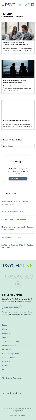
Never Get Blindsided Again (12, 212)
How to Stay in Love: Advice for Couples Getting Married (17, 228)
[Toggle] (4, 393)
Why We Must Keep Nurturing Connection (16, 120)
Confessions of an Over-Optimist (14, 219)
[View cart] (32, 5)
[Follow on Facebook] (6, 276)
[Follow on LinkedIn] (30, 276)
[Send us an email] (24, 276)
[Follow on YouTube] (18, 284)
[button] (2, 4)
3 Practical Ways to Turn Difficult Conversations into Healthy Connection (15, 43)
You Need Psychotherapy (11, 237)
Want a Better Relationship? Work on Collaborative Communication (14, 81)
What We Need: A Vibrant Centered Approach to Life (15, 202)
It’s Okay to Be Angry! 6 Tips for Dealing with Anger (17, 246)
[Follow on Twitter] (18, 276)
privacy (28, 314)
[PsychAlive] (17, 5)
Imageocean (21, 415)
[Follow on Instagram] (12, 276)
